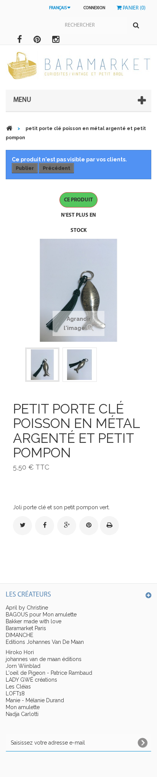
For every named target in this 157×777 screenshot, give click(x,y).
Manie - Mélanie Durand (35, 700)
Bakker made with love (33, 621)
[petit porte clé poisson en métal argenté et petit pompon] (42, 364)
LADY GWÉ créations (31, 680)
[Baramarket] (78, 65)
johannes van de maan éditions (44, 659)
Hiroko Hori (20, 652)
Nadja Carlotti (22, 714)
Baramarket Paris (26, 628)
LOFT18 (15, 693)
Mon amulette (23, 707)
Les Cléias (18, 687)
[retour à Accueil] (9, 128)
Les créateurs (28, 595)
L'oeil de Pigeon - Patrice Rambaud (49, 673)
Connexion (94, 8)
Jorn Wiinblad (23, 666)
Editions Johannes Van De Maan (45, 642)
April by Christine (27, 608)
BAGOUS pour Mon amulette (41, 614)
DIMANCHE (19, 635)
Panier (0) (134, 8)
